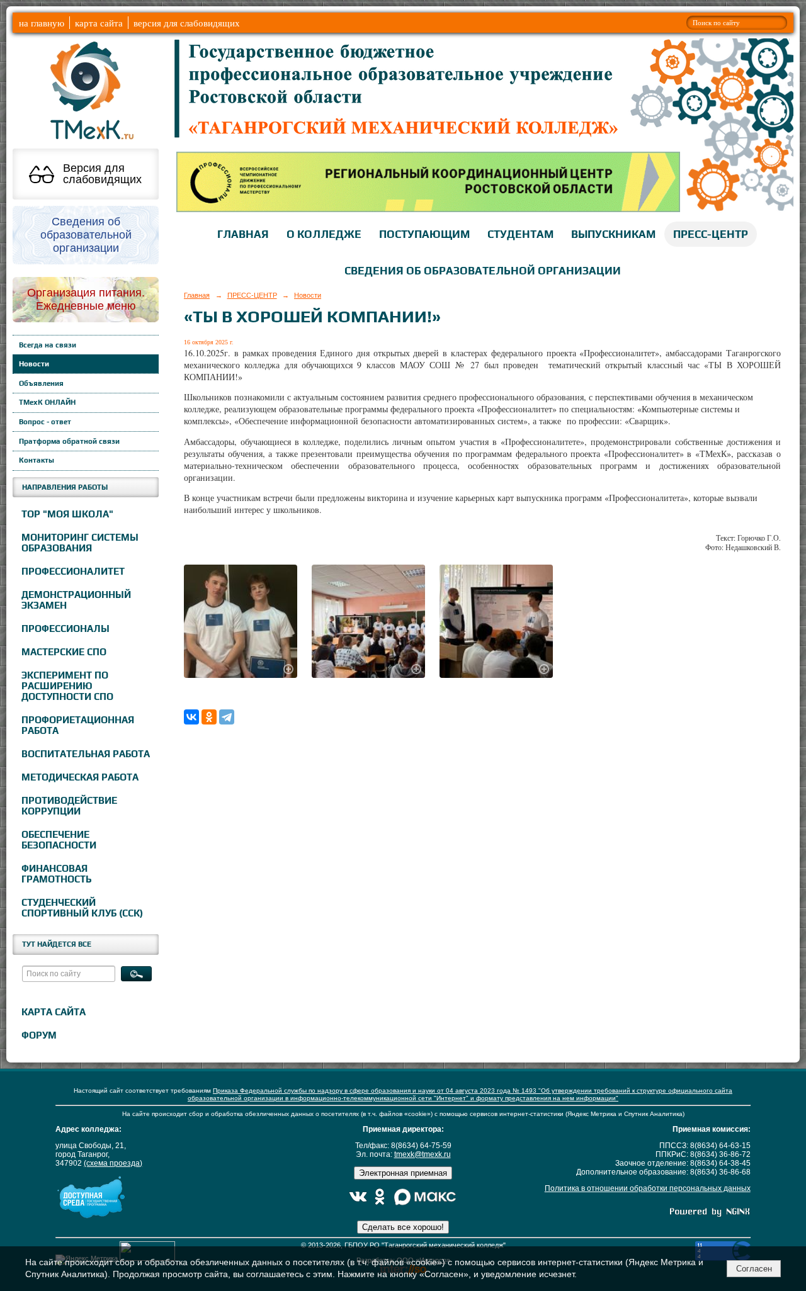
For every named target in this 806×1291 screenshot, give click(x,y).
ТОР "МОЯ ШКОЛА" (67, 514)
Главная (197, 295)
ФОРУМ (39, 1035)
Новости (34, 363)
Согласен (754, 1268)
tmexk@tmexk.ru (422, 1154)
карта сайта (99, 22)
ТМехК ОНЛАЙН (47, 402)
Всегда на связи (47, 345)
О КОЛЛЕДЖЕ (324, 234)
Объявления (41, 383)
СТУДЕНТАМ (520, 234)
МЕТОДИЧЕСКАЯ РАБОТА (80, 777)
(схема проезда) (113, 1163)
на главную (41, 22)
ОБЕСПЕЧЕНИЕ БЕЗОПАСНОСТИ (58, 839)
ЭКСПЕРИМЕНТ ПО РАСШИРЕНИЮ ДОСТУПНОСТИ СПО (67, 686)
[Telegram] (226, 716)
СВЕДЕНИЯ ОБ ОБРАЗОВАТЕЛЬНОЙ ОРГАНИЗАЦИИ (482, 270)
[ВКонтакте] (191, 716)
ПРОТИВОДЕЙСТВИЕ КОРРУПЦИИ (69, 805)
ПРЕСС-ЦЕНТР (710, 234)
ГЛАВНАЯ (243, 234)
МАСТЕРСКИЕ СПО (63, 651)
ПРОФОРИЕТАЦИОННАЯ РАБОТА (77, 725)
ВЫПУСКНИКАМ (613, 234)
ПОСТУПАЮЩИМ (424, 234)
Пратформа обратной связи (69, 441)
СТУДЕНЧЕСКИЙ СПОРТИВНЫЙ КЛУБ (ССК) (82, 907)
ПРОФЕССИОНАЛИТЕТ (73, 571)
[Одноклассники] (209, 716)
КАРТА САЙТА (53, 1011)
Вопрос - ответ (45, 421)
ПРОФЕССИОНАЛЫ (65, 628)
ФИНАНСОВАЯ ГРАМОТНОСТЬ (56, 873)
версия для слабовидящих (186, 22)
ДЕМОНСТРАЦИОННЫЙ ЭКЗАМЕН (76, 600)
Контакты (36, 460)
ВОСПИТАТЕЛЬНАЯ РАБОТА (85, 753)
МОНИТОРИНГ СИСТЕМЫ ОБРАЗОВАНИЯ (80, 542)
